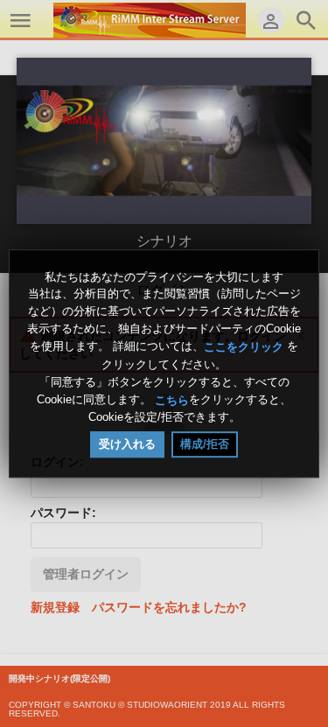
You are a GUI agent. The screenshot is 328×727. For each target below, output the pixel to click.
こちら (172, 399)
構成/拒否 (204, 444)
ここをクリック (243, 346)
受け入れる (127, 444)
